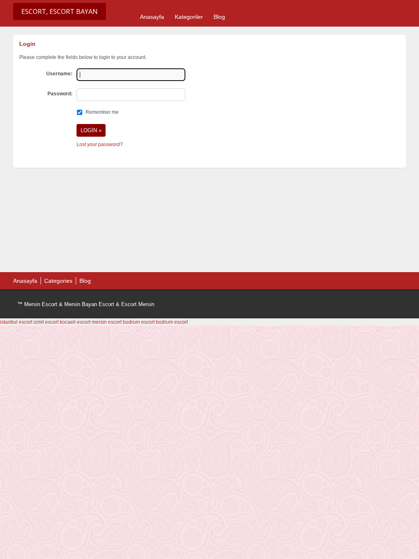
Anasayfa (152, 17)
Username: (59, 74)
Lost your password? (100, 144)
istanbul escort (16, 322)
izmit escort (46, 322)
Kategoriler (189, 17)
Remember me (102, 112)
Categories (58, 280)
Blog (219, 17)
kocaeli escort (75, 322)
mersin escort (107, 322)
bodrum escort (139, 322)
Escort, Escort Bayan (59, 11)
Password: (59, 94)
